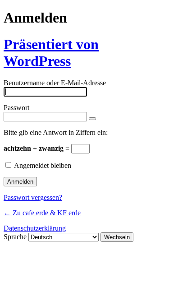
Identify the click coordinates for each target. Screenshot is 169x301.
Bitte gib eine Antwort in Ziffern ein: (56, 132)
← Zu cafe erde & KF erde (42, 213)
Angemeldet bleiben (42, 165)
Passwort (16, 107)
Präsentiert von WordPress (51, 52)
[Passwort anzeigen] (92, 118)
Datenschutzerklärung (35, 228)
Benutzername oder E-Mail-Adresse (55, 83)
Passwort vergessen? (33, 197)
